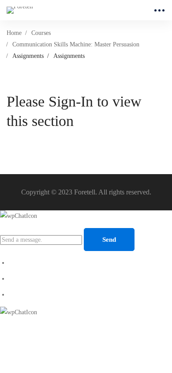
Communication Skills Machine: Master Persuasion (75, 44)
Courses (41, 33)
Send (109, 239)
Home (14, 33)
